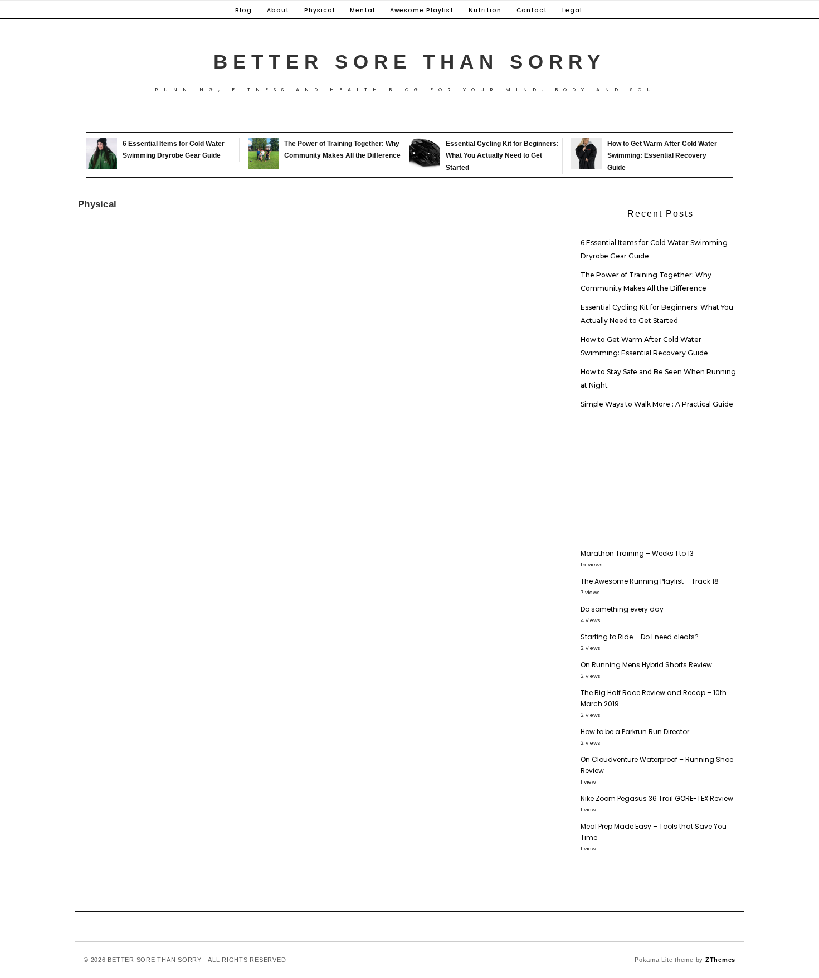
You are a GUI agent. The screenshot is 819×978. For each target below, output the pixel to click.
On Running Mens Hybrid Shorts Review (646, 664)
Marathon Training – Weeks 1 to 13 (637, 553)
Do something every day (622, 609)
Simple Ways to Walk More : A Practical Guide (657, 404)
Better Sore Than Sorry (409, 61)
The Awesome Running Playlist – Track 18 (650, 581)
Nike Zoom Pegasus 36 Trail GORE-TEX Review (657, 798)
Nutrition (485, 10)
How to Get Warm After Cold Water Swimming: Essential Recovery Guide (662, 156)
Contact (531, 10)
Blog (243, 10)
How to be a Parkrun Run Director (635, 731)
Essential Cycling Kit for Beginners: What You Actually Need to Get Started (502, 156)
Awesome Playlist (422, 10)
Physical (319, 10)
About (278, 10)
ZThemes (720, 959)
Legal (572, 10)
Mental (362, 10)
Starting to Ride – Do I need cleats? (640, 637)
